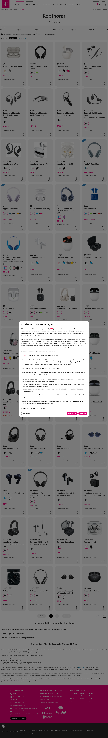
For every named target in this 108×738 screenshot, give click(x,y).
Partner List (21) (40, 408)
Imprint (33, 408)
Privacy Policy (25, 408)
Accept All (83, 413)
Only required (72, 413)
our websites (56, 362)
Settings (27, 413)
